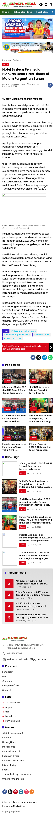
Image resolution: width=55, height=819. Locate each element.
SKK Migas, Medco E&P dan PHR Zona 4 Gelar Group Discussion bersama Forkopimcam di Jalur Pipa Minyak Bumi (14, 390)
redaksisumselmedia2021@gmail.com (26, 659)
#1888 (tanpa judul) (12, 733)
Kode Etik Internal (11, 751)
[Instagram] (26, 791)
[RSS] (31, 791)
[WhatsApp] (50, 357)
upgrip (8, 707)
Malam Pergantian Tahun (18, 334)
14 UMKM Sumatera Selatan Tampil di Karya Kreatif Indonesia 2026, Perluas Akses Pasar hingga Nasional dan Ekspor (40, 390)
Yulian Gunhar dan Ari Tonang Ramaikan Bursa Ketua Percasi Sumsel (32, 594)
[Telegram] (44, 357)
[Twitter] (38, 357)
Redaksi (6, 769)
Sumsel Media (43, 334)
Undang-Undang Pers (13, 778)
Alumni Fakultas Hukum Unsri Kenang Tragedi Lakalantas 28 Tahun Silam (32, 616)
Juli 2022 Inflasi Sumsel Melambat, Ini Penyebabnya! (31, 605)
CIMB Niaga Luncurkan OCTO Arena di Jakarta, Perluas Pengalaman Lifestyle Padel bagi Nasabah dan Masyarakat (14, 418)
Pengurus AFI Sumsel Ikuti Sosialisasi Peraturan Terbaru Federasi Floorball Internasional (33, 582)
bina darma (11, 716)
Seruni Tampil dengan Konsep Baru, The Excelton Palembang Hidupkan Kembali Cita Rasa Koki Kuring (40, 418)
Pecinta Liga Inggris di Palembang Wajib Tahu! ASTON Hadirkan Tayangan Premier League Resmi (14, 447)
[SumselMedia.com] (19, 4)
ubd (7, 711)
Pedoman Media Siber (13, 760)
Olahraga (7, 681)
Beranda (6, 737)
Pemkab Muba (12, 720)
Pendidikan (7, 671)
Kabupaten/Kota (10, 685)
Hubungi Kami (9, 742)
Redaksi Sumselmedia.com (13, 84)
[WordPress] (21, 791)
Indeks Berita (8, 746)
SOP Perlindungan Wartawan (17, 774)
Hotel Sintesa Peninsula (24, 331)
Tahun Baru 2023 (14, 338)
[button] (41, 4)
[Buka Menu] (46, 4)
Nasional (6, 690)
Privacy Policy (9, 765)
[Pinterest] (15, 791)
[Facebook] (33, 357)
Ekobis (5, 64)
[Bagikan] (50, 85)
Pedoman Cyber (10, 755)
